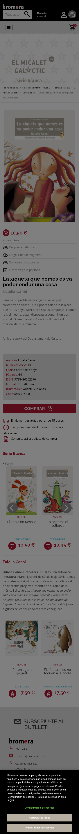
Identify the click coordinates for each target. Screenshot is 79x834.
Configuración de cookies (39, 807)
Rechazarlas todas (39, 817)
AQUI (11, 800)
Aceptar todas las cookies (39, 827)
